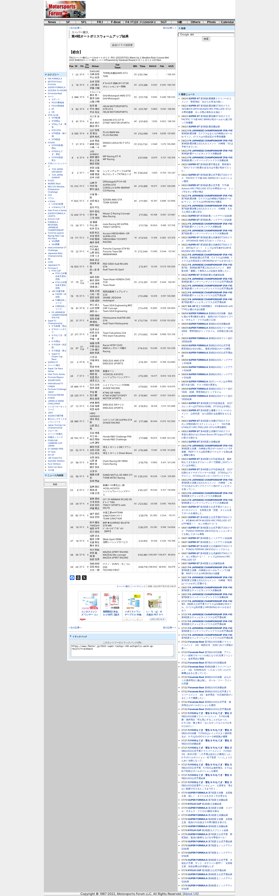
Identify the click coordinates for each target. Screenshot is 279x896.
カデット (56, 99)
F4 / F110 (131, 22)
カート (51, 96)
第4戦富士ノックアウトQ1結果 (216, 542)
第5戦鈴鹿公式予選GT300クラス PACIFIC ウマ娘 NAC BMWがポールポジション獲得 (206, 178)
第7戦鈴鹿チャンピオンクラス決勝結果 (201, 226)
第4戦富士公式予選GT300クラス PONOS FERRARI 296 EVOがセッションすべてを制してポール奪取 (206, 531)
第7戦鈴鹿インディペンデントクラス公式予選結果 (207, 288)
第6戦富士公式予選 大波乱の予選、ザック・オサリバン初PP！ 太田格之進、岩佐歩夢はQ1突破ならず (206, 863)
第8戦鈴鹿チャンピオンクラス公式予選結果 (203, 295)
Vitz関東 (56, 244)
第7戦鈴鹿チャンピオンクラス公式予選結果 (203, 302)
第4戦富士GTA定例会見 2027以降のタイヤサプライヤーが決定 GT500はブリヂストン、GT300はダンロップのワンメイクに (206, 472)
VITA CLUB (53, 115)
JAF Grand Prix (55, 458)
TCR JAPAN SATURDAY (57, 170)
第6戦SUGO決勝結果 (215, 687)
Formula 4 (53, 268)
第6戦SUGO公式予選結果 (218, 709)
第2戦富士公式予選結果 (214, 870)
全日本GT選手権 (55, 415)
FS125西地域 (58, 105)
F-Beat (116, 22)
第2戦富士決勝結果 (211, 803)
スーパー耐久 (54, 365)
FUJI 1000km (54, 464)
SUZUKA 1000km (56, 461)
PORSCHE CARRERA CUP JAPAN (55, 443)
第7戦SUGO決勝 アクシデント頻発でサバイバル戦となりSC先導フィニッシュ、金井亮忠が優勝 (206, 655)
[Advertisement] (158, 9)
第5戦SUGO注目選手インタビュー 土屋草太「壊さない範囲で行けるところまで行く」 (207, 785)
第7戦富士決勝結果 (218, 799)
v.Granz (51, 201)
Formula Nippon (56, 377)
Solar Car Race (55, 467)
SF (68, 22)
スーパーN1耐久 (55, 434)
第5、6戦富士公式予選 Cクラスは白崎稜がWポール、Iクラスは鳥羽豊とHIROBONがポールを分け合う (206, 607)
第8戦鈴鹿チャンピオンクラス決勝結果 (201, 153)
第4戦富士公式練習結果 (212, 563)
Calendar (227, 22)
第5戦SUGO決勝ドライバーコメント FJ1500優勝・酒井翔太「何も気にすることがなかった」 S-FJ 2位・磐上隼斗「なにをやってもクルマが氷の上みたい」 (206, 719)
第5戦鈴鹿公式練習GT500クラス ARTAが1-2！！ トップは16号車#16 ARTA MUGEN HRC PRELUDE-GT (206, 247)
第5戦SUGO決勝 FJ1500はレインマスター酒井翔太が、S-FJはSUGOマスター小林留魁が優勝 (206, 733)
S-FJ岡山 (56, 341)
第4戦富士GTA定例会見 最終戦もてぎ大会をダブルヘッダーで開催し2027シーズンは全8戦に (206, 462)
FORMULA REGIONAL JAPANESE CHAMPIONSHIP (56, 226)
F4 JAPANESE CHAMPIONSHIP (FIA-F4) (60, 315)
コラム (51, 198)
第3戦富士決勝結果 (218, 815)
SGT (164, 22)
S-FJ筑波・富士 (59, 350)
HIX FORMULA (55, 78)
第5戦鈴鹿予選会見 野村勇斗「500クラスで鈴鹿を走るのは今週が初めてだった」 (206, 167)
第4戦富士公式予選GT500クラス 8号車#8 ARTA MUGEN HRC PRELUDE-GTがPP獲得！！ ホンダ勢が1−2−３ (206, 520)
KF (53, 109)
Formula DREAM (56, 395)
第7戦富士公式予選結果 (220, 841)
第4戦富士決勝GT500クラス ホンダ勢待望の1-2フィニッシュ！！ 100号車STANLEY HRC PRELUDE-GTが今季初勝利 (206, 424)
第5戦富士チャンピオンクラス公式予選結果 (203, 624)
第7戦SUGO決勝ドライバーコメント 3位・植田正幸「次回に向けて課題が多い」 (207, 645)
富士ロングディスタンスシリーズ (57, 420)
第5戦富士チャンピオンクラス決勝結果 (201, 590)
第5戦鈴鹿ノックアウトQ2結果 (216, 215)
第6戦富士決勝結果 (218, 826)
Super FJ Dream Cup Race (57, 356)
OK (53, 112)
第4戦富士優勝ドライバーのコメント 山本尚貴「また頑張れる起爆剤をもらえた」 (206, 413)
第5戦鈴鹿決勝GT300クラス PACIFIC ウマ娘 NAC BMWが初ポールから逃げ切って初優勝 (206, 119)
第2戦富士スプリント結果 (215, 830)
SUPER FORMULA (56, 87)
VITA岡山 (56, 121)
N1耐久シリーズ (55, 437)
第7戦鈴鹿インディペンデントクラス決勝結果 (204, 233)
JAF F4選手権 (58, 291)
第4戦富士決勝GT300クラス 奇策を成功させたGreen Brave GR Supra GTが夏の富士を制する (206, 434)
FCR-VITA (56, 130)
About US (191, 894)
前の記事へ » (169, 27)
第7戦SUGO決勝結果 (215, 662)
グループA (53, 430)
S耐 (179, 22)
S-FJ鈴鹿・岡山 (59, 326)
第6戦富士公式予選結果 (220, 874)
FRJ (100, 22)
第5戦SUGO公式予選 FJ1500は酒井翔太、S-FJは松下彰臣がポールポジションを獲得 (206, 767)
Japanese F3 (54, 265)
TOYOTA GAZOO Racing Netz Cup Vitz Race (56, 236)
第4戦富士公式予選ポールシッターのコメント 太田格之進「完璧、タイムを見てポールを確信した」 (206, 510)
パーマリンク (139, 586)
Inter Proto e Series (57, 210)
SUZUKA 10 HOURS (57, 90)
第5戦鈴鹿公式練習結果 (212, 274)
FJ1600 (51, 398)
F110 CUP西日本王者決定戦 (61, 285)
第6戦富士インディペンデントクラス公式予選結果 (207, 630)
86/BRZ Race (54, 183)
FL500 (51, 180)
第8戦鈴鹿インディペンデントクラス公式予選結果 (207, 281)
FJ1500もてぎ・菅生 (57, 152)
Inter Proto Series (56, 374)
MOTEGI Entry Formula (55, 83)
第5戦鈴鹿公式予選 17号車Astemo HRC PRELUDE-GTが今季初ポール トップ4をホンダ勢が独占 (207, 188)
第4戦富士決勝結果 (210, 441)
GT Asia (51, 451)
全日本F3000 (54, 380)
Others (195, 22)
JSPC (50, 412)
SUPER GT (53, 362)
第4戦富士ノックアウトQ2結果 (216, 538)
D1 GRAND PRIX (55, 448)
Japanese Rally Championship (55, 254)
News (52, 22)
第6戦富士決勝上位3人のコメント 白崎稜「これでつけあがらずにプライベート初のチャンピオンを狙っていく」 (206, 486)
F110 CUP (56, 270)
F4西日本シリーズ (60, 307)
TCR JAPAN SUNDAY (57, 176)
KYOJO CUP (54, 219)
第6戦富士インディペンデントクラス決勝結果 (204, 502)
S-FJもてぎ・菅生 (219, 713)
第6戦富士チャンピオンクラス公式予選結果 (203, 617)
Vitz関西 (56, 241)
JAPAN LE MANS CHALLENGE (56, 402)
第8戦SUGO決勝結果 (219, 323)
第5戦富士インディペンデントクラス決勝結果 (204, 597)
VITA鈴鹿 (56, 117)
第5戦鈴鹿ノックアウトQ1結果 (216, 219)
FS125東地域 (58, 102)
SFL (84, 22)
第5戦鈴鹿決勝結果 (210, 126)
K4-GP (51, 455)
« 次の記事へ (75, 27)
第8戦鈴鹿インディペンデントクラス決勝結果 (204, 160)
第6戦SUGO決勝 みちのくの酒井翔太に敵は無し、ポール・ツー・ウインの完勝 (206, 680)
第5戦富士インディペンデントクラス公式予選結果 (207, 637)
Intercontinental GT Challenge (57, 249)
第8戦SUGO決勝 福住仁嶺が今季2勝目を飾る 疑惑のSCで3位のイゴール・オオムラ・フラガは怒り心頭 (207, 316)
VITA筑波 (56, 139)
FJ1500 (51, 142)
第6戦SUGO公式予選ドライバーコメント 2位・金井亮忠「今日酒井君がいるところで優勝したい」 (207, 694)
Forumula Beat (55, 93)
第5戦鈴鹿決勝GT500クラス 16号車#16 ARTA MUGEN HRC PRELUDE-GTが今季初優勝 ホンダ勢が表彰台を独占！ (206, 109)
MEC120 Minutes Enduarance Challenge (56, 189)
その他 (51, 470)
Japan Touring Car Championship (57, 426)
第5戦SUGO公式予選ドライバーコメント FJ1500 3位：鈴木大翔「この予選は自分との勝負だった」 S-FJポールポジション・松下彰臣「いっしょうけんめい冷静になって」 (208, 754)
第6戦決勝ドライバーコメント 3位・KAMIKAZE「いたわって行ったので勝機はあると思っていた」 (206, 669)
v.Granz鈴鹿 (57, 204)
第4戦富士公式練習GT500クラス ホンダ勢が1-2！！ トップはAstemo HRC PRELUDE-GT (206, 556)
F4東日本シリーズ (60, 301)
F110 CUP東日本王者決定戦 (61, 276)
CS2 (50, 195)
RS (49, 259)
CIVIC (50, 262)
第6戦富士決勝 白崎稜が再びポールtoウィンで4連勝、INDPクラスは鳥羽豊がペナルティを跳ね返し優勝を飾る (206, 451)
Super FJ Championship (55, 322)
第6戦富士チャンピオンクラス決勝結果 (201, 496)
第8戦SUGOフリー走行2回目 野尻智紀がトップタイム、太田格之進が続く (207, 331)
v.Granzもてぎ (58, 207)
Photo (211, 22)
